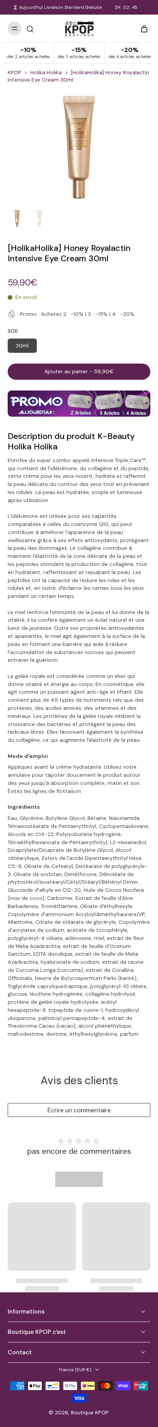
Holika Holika (46, 72)
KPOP (14, 72)
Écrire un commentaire (79, 1110)
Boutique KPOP (90, 1412)
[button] (79, 372)
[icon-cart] (141, 28)
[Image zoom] (79, 147)
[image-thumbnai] (17, 218)
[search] (29, 28)
